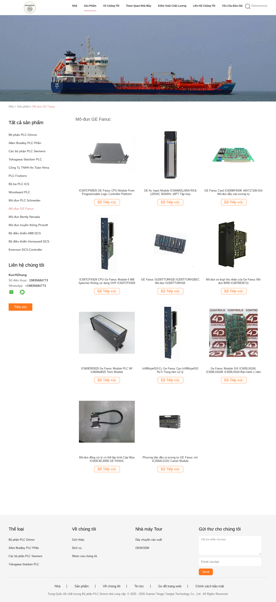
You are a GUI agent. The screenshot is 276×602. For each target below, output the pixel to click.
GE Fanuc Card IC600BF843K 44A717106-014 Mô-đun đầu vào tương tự (233, 192)
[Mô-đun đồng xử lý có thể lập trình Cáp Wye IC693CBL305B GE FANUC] (107, 421)
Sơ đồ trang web (169, 586)
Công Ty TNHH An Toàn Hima (29, 167)
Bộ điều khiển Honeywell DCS (29, 241)
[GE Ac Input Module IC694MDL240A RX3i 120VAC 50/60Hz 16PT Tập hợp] (170, 154)
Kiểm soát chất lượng (172, 5)
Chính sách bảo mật (209, 586)
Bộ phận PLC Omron (23, 134)
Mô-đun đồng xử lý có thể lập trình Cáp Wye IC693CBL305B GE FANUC (107, 459)
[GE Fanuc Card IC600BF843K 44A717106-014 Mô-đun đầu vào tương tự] (233, 154)
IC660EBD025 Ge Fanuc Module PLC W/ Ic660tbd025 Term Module (106, 370)
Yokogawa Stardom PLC (25, 159)
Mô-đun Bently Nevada (24, 217)
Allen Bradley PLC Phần (25, 143)
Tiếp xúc (20, 307)
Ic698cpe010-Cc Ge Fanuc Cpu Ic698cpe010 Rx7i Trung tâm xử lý (170, 370)
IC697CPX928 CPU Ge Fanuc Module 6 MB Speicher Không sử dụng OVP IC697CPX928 (106, 281)
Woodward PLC (19, 192)
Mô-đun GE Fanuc (43, 106)
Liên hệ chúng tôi (204, 5)
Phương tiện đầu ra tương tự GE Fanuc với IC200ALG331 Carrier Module (170, 459)
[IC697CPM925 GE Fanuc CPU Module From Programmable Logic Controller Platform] (107, 154)
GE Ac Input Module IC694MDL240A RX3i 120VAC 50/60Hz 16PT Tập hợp (170, 192)
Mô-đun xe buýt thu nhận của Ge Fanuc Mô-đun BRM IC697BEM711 (233, 281)
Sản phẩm (90, 5)
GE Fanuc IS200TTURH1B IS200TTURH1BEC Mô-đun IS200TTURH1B (170, 281)
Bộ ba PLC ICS (19, 184)
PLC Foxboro (18, 175)
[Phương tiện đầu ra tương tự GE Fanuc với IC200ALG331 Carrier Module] (170, 421)
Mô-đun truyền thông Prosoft (28, 225)
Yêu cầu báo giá (232, 5)
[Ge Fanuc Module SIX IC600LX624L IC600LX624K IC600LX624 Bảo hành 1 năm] (233, 332)
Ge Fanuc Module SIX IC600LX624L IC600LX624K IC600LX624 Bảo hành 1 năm (233, 370)
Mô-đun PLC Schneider (25, 200)
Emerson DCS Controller (25, 249)
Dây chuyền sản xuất (148, 539)
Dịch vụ (77, 548)
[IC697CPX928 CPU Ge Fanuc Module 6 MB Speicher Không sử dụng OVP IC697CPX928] (106, 243)
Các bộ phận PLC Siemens (27, 151)
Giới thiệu (78, 539)
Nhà (74, 5)
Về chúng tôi (111, 5)
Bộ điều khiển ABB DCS (25, 233)
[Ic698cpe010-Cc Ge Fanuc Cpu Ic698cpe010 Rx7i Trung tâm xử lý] (170, 332)
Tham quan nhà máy (138, 5)
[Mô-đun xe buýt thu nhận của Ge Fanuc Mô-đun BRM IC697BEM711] (233, 243)
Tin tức (139, 586)
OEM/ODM (142, 548)
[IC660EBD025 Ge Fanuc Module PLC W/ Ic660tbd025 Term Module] (107, 332)
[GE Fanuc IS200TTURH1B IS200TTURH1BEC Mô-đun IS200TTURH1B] (170, 243)
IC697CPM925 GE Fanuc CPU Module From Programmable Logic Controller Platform (107, 192)
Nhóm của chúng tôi (84, 556)
